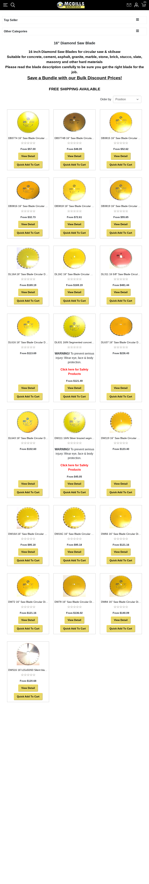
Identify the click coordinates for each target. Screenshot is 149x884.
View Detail (28, 156)
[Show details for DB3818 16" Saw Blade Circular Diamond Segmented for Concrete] (74, 190)
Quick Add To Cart (28, 164)
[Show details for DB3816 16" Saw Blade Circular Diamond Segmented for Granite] (28, 190)
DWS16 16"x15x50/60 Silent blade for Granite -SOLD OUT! (42, 669)
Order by (105, 99)
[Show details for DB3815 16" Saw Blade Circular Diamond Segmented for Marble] (121, 122)
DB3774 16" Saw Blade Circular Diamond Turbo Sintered (40, 138)
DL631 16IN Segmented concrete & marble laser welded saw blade (93, 342)
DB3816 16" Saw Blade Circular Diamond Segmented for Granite (45, 206)
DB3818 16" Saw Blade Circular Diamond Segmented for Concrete (93, 206)
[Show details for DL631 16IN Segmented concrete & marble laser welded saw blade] (74, 326)
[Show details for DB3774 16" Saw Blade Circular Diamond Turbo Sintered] (28, 122)
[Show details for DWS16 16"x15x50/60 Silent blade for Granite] (28, 654)
